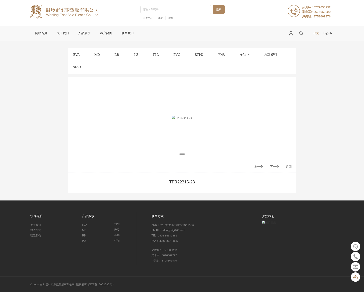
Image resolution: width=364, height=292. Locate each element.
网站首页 (41, 33)
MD (97, 54)
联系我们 (128, 33)
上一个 (258, 166)
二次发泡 (147, 18)
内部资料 (270, 54)
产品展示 (84, 33)
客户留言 (106, 33)
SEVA (77, 67)
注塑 (160, 18)
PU (136, 54)
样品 (242, 54)
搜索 (218, 9)
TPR (156, 54)
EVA (76, 54)
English (327, 33)
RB (117, 54)
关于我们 (63, 33)
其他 (221, 54)
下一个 (274, 166)
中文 (316, 33)
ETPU (199, 54)
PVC (176, 54)
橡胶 (171, 18)
